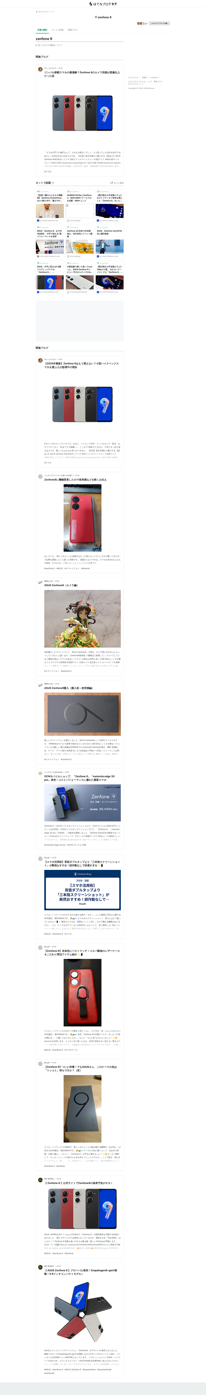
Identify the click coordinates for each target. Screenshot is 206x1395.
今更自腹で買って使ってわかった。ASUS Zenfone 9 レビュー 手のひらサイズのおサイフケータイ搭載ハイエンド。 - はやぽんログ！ (79, 269)
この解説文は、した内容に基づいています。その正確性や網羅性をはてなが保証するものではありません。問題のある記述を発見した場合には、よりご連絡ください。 (49, 46)
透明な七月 (48, 581)
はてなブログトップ (135, 84)
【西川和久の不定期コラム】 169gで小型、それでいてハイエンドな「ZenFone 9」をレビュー (109, 269)
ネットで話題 (57, 30)
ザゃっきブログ (50, 68)
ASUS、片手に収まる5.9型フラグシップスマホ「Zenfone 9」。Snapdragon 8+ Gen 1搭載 (49, 269)
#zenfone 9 (49, 568)
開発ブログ (158, 81)
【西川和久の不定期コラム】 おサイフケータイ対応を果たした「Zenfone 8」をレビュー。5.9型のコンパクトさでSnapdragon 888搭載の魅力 (109, 198)
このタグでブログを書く (159, 23)
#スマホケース (71, 1050)
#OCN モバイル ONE (76, 845)
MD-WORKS (49, 1179)
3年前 (77, 475)
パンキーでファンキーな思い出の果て (58, 475)
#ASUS (59, 568)
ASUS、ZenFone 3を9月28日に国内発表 (109, 232)
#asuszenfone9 (104, 1369)
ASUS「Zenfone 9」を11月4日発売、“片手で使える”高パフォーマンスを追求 (49, 234)
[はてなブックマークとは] (53, 182)
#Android (85, 568)
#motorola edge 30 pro (55, 845)
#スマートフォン (72, 568)
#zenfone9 (49, 1373)
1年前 (60, 68)
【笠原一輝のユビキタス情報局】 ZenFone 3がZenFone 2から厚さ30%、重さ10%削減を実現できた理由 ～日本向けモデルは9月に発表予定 (50, 198)
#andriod (60, 1166)
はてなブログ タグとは (136, 81)
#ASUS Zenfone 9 (73, 1369)
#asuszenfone (89, 1369)
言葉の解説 (42, 30)
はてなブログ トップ (46, 12)
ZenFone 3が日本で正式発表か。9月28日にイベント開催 (79, 234)
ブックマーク (43, 191)
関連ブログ (73, 30)
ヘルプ (149, 81)
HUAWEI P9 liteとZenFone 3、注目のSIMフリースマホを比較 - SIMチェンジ (79, 198)
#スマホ (47, 171)
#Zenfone (69, 1253)
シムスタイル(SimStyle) (53, 772)
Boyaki (47, 858)
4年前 (57, 684)
